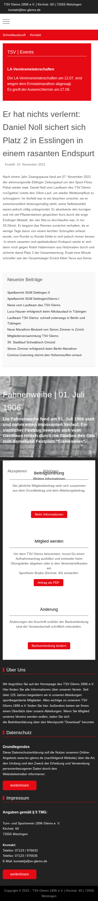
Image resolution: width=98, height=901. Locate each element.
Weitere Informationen (49, 478)
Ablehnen (51, 471)
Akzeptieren (17, 471)
